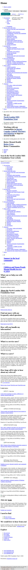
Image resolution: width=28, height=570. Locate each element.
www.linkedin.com (8, 553)
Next (5, 152)
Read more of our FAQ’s (7, 324)
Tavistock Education (5, 13)
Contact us (14, 13)
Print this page (14, 385)
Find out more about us (6, 309)
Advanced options (5, 162)
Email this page (21, 385)
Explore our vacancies (6, 510)
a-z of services (6, 382)
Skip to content (7, 7)
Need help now (21, 13)
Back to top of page (5, 385)
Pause (5, 151)
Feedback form (20, 526)
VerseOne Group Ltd (12, 558)
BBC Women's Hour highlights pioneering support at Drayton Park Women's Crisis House (14, 445)
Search (2, 161)
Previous (6, 149)
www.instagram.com (9, 552)
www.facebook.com (9, 550)
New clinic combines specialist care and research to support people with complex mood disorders (13, 428)
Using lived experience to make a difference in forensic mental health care (12, 394)
